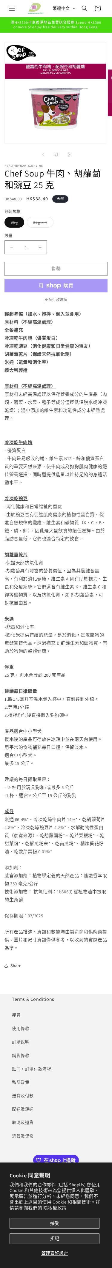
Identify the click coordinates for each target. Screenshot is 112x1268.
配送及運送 (23, 1109)
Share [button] (16, 965)
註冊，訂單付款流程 (31, 1069)
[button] (12, 8)
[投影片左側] (43, 154)
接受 (54, 1223)
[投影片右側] (69, 154)
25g (16, 223)
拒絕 (54, 1238)
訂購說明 (20, 1042)
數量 (8, 235)
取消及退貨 (23, 1122)
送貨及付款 (23, 1095)
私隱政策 (20, 1082)
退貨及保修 (23, 1136)
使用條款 (20, 1028)
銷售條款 (20, 1055)
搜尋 (16, 1015)
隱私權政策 (55, 1208)
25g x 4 (42, 223)
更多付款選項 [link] (56, 299)
